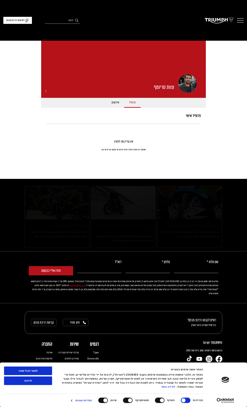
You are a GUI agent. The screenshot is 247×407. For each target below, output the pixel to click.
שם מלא (212, 266)
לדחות (28, 380)
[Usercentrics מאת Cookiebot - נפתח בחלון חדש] (225, 400)
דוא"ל (118, 266)
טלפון (166, 266)
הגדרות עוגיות (83, 400)
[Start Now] (57, 219)
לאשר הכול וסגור (28, 370)
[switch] (160, 400)
